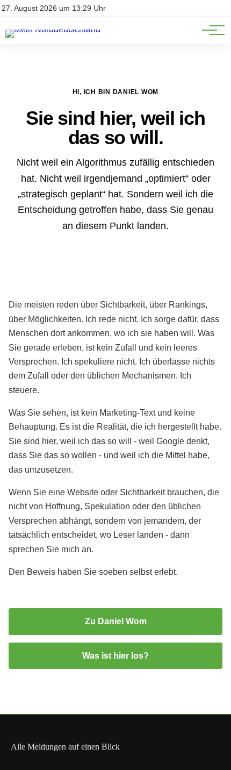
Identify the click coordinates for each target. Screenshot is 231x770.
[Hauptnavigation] (209, 30)
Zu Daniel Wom (116, 621)
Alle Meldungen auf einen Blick (65, 746)
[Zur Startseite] (52, 29)
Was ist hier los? (115, 655)
